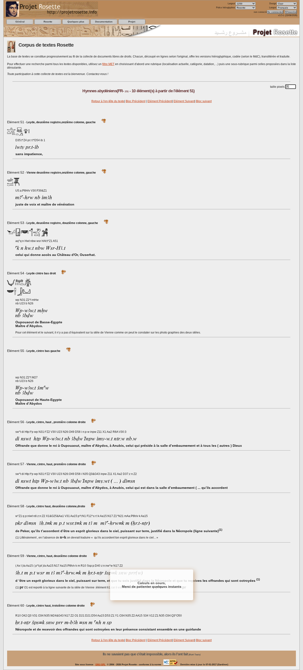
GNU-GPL (100, 664)
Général (20, 21)
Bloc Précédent (135, 101)
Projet (131, 21)
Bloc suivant (204, 101)
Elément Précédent (159, 101)
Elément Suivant (184, 101)
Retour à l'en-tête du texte (107, 101)
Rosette (48, 21)
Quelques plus (75, 21)
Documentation (103, 21)
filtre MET (108, 64)
